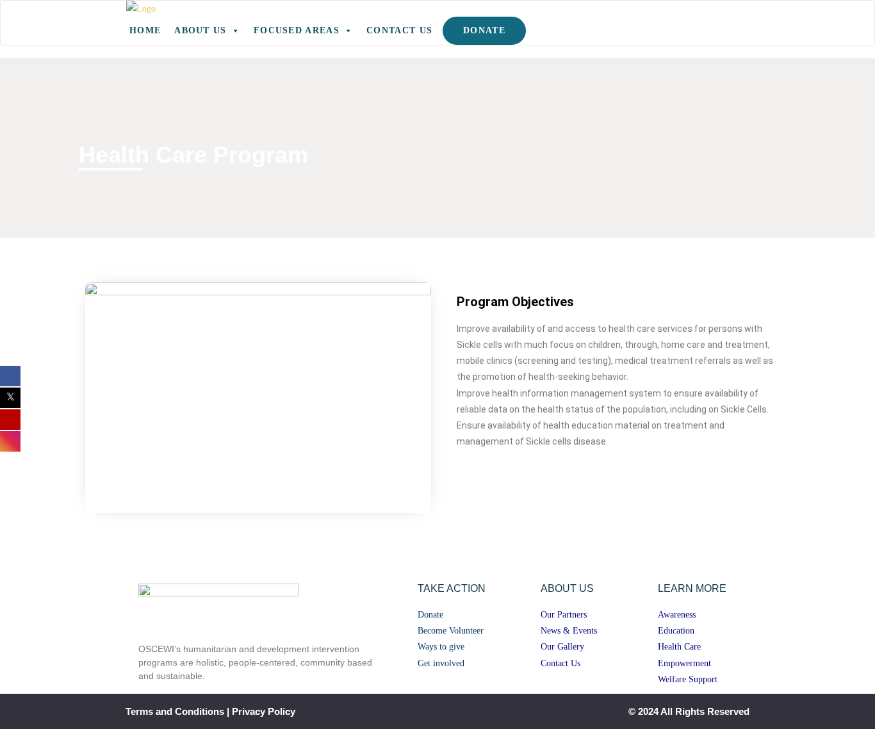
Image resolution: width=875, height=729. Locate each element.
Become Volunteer (451, 630)
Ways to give (441, 646)
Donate (484, 30)
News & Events (569, 630)
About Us (200, 30)
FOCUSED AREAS (296, 30)
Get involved (441, 663)
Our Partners (564, 614)
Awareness (677, 614)
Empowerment (684, 663)
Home (145, 30)
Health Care (679, 646)
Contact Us (399, 30)
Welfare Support (687, 679)
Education (676, 630)
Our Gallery (562, 646)
